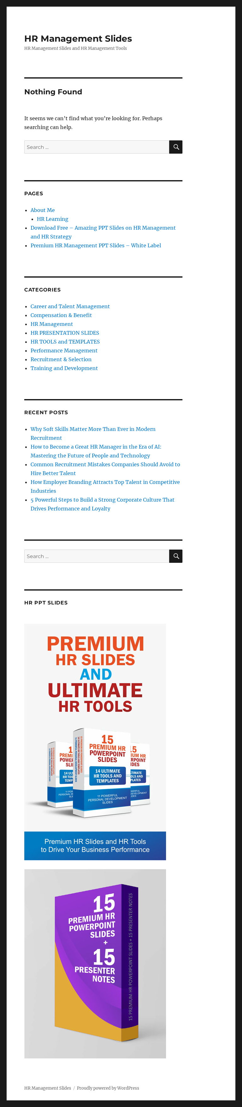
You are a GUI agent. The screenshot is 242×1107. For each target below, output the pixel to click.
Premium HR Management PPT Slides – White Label (96, 245)
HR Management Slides (78, 38)
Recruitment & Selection (61, 359)
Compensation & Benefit (61, 315)
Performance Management (64, 350)
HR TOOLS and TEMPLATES (65, 342)
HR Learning (52, 219)
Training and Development (64, 368)
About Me (43, 210)
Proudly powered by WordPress (108, 1088)
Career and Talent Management (70, 306)
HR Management (52, 324)
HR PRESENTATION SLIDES (65, 333)
